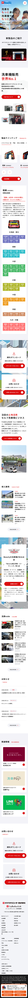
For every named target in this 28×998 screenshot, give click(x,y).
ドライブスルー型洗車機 (7, 940)
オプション (4, 957)
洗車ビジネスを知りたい (7, 991)
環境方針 (16, 918)
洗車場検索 (16, 938)
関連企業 (3, 927)
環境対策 (16, 920)
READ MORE (13, 529)
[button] (9, 172)
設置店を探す (14, 584)
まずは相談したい (20, 994)
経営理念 (3, 923)
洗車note (16, 943)
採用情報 (3, 973)
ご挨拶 (3, 920)
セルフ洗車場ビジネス (10, 438)
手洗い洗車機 (4, 945)
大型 (3, 947)
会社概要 (3, 918)
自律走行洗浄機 (5, 950)
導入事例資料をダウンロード (20, 991)
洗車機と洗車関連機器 (6, 966)
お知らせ (16, 940)
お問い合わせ (4, 963)
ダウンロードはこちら (12, 366)
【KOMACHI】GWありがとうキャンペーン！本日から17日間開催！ (14, 715)
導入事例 (16, 925)
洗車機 (3, 938)
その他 (3, 954)
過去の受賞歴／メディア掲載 (7, 932)
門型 (3, 943)
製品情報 (6, 179)
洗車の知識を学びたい (8, 994)
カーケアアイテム (5, 959)
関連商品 (3, 952)
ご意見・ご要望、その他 (7, 970)
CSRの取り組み (17, 916)
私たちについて (8, 97)
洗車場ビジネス (17, 923)
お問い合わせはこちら (12, 392)
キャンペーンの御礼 (7, 703)
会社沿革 (3, 930)
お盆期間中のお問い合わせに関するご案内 (13, 693)
